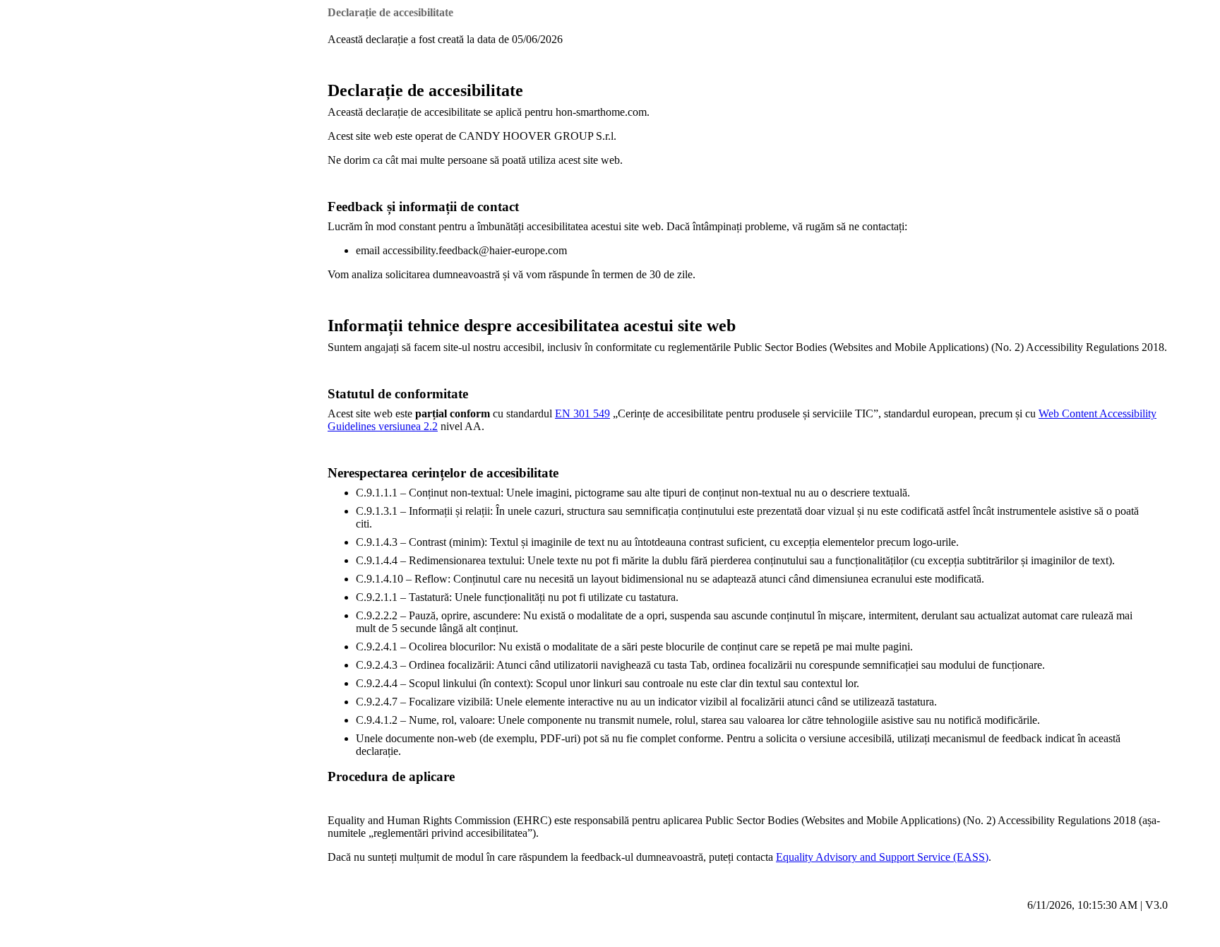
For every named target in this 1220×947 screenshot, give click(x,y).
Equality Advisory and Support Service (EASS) (882, 857)
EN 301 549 (582, 413)
